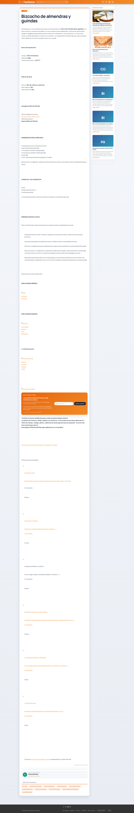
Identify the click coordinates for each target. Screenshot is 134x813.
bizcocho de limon (61, 786)
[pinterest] (109, 2)
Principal (24, 298)
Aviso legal (65, 810)
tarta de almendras (27, 792)
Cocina (24, 11)
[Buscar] (66, 2)
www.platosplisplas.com (34, 776)
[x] (106, 2)
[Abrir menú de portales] (19, 2)
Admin (109, 810)
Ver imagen (24, 445)
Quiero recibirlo (80, 403)
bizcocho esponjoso (49, 786)
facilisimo (29, 2)
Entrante (24, 296)
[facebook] (103, 2)
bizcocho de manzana (74, 786)
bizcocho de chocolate (35, 786)
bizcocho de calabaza (40, 789)
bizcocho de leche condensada (70, 789)
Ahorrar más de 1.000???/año (30, 116)
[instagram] (112, 2)
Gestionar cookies (101, 810)
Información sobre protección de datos (32, 412)
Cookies (78, 810)
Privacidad (71, 810)
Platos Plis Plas (33, 774)
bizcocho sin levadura (54, 789)
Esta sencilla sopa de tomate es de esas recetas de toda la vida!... (44, 481)
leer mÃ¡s (68, 481)
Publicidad (83, 810)
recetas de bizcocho (27, 789)
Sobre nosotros (91, 810)
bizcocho (24, 786)
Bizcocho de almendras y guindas (40, 759)
